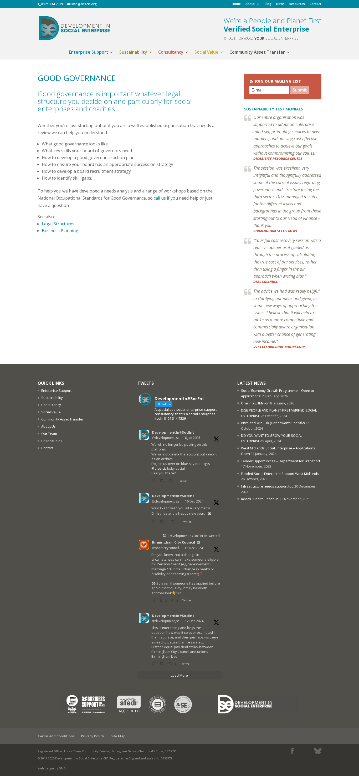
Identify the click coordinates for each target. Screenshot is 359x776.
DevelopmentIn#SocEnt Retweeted (194, 536)
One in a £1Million (255, 403)
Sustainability (133, 52)
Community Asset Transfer (257, 52)
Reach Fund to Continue (260, 498)
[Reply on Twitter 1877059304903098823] (154, 481)
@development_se (166, 437)
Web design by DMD (52, 768)
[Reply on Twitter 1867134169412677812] (154, 664)
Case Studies (51, 440)
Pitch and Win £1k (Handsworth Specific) (273, 422)
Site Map (118, 736)
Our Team (49, 433)
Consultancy (170, 52)
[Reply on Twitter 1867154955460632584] (154, 600)
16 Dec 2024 (194, 501)
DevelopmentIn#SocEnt (173, 432)
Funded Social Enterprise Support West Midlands (280, 473)
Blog (268, 4)
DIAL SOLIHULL (265, 281)
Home (236, 4)
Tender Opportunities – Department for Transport (280, 461)
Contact (315, 4)
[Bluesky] (317, 751)
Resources (297, 4)
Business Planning (60, 231)
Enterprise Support (88, 52)
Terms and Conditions (56, 736)
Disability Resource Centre (277, 158)
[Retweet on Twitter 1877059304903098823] (163, 481)
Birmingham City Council (173, 542)
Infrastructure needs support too (267, 486)
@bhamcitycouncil (165, 548)
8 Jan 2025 (192, 437)
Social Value (206, 52)
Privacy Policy (92, 736)
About (250, 4)
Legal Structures (58, 224)
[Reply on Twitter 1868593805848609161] (154, 522)
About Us (48, 426)
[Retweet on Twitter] (164, 535)
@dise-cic (158, 468)
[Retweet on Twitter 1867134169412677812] (163, 664)
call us (160, 198)
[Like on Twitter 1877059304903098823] (172, 481)
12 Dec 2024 (193, 548)
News (280, 4)
